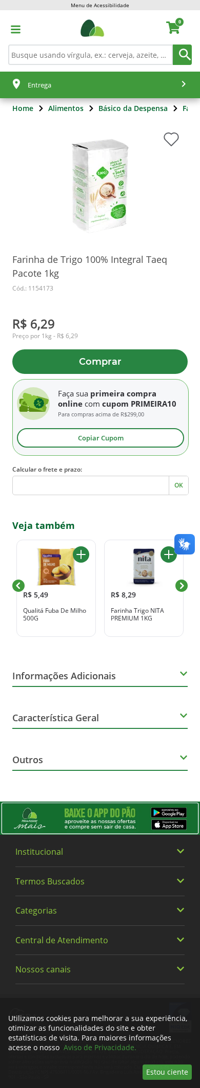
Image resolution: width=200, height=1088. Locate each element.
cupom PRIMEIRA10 (139, 403)
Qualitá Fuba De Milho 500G (54, 615)
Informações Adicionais (64, 676)
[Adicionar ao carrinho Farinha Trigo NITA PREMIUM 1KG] (169, 554)
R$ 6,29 (33, 323)
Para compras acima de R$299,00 (101, 414)
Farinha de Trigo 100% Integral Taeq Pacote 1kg (89, 266)
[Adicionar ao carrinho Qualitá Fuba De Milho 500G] (81, 554)
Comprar (100, 361)
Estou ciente (167, 1072)
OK (178, 485)
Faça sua (73, 393)
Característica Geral (55, 718)
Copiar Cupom (101, 437)
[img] (100, 818)
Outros (27, 759)
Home (22, 108)
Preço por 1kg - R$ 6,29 (45, 336)
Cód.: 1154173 (32, 288)
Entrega (39, 85)
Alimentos (66, 108)
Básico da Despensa (133, 108)
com (92, 403)
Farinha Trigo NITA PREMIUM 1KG (137, 615)
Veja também (43, 525)
